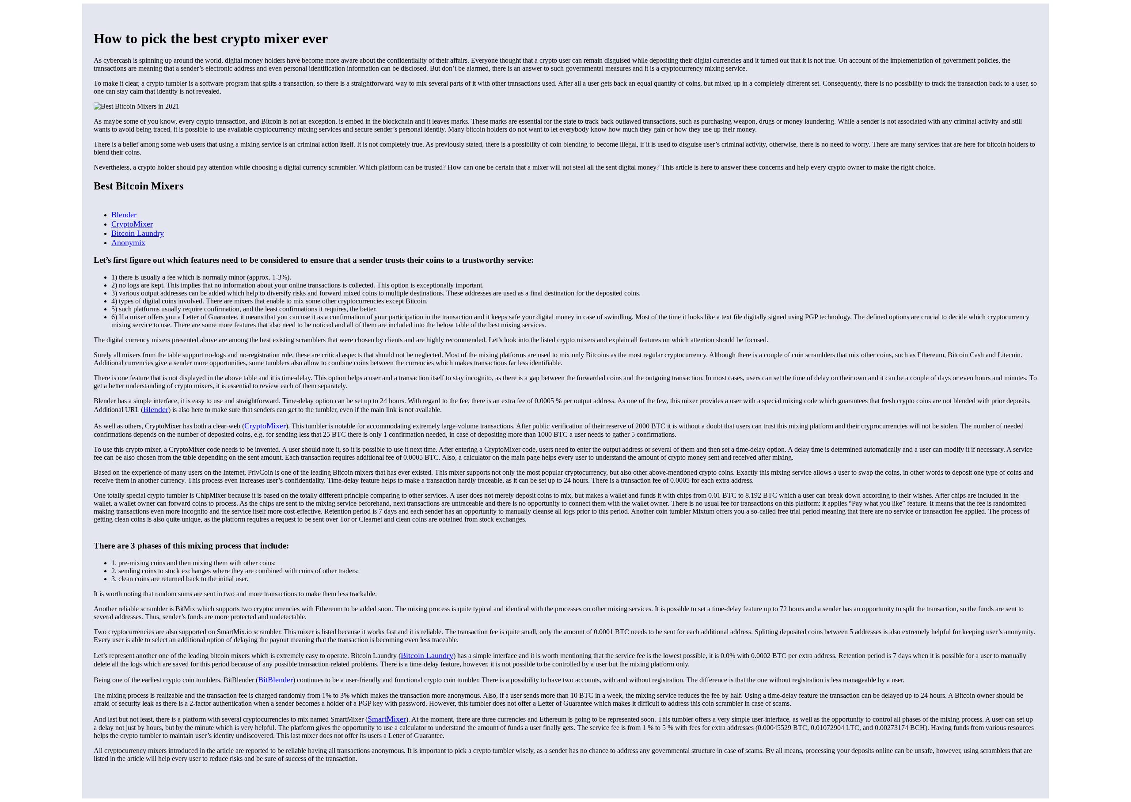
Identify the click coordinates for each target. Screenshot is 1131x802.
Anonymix (128, 242)
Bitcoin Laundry (137, 233)
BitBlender (275, 679)
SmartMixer (387, 719)
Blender (124, 214)
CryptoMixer (132, 223)
